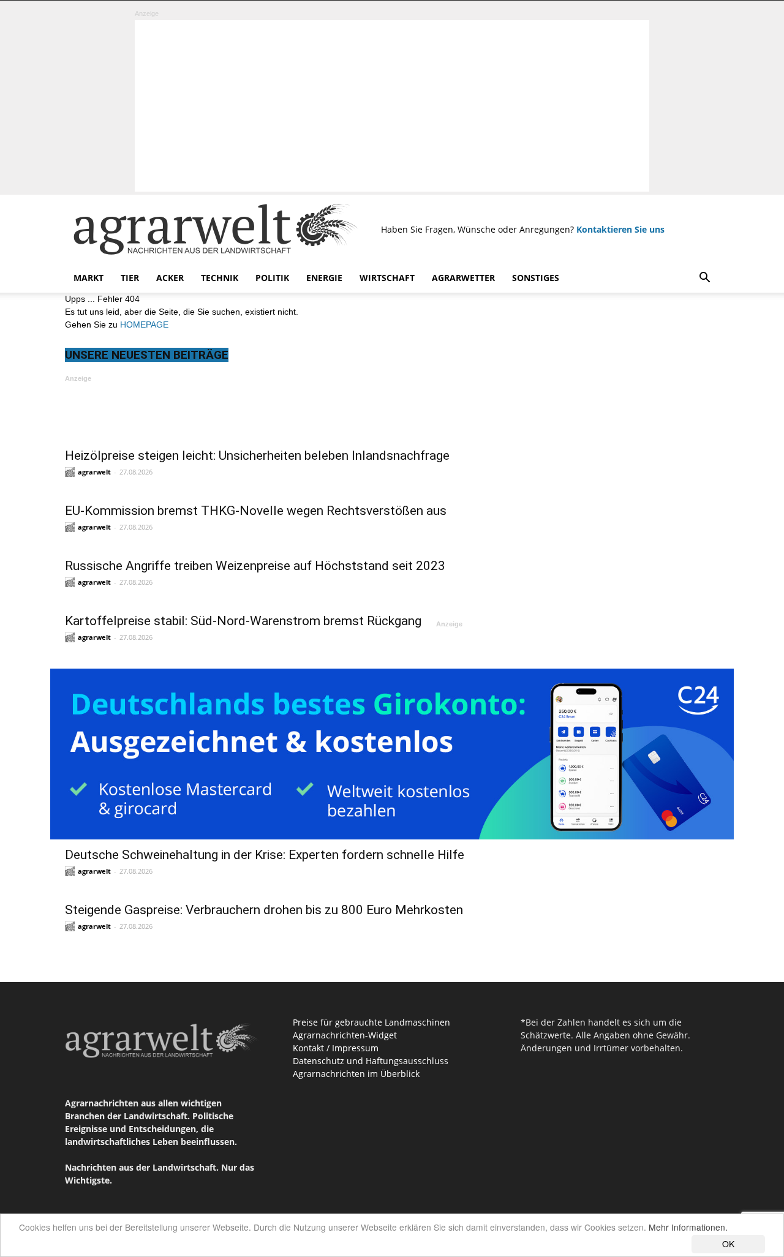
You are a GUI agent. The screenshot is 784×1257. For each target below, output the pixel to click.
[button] (704, 279)
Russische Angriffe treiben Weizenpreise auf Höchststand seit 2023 (255, 565)
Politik (272, 277)
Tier (130, 277)
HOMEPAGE (144, 324)
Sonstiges (535, 277)
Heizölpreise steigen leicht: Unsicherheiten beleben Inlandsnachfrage (257, 455)
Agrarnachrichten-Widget (345, 1035)
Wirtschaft (387, 277)
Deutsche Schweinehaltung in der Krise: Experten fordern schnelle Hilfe (264, 854)
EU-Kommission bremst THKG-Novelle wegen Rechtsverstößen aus (256, 510)
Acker (170, 277)
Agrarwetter (463, 277)
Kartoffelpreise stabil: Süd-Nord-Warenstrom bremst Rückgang (243, 620)
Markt (89, 277)
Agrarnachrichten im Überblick (356, 1073)
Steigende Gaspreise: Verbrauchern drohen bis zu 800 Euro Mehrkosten (264, 909)
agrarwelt (94, 471)
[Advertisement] (392, 106)
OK (728, 1243)
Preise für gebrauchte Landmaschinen (371, 1022)
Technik (219, 277)
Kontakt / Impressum (336, 1048)
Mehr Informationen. (688, 1227)
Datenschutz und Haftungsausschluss (370, 1061)
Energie (324, 277)
